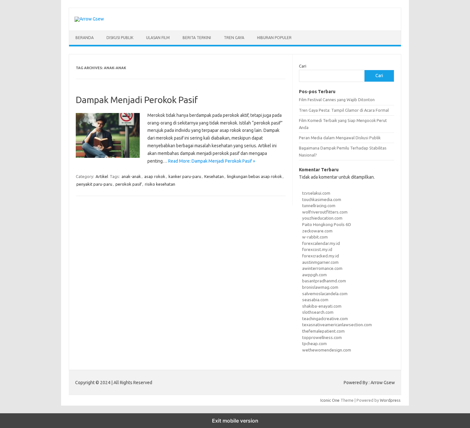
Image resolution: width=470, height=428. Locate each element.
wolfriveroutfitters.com (325, 211)
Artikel (102, 176)
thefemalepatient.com (323, 331)
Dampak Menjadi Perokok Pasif (137, 100)
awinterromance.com (322, 268)
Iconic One (330, 400)
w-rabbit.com (315, 236)
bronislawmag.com (320, 287)
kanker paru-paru (184, 176)
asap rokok (154, 176)
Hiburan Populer (274, 38)
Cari (302, 66)
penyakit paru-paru (94, 184)
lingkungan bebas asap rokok (254, 176)
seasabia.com (315, 299)
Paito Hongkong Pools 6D (326, 224)
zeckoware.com (317, 230)
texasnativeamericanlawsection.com (337, 324)
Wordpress (390, 400)
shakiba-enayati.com (321, 306)
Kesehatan (214, 176)
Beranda (84, 38)
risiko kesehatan (160, 184)
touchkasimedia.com (321, 199)
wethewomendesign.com (326, 349)
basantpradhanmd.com (324, 280)
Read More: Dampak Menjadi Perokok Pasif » (211, 161)
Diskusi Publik (119, 38)
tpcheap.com (314, 343)
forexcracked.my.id (320, 255)
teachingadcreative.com (325, 318)
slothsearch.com (317, 312)
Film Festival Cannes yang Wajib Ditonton (337, 99)
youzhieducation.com (322, 218)
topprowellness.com (322, 337)
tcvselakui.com (316, 193)
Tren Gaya (234, 38)
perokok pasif (128, 184)
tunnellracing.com (318, 205)
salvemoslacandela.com (325, 293)
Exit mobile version (235, 420)
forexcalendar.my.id (321, 243)
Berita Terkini (197, 38)
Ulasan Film (158, 38)
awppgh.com (314, 274)
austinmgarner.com (320, 262)
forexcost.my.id (317, 249)
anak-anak (131, 176)
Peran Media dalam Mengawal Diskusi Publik (339, 137)
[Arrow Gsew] (89, 18)
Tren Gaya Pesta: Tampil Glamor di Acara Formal (344, 110)
